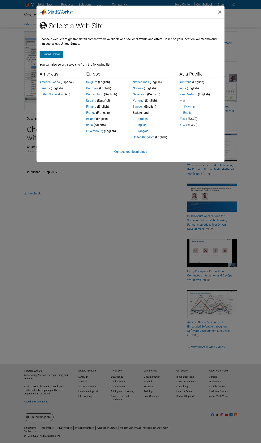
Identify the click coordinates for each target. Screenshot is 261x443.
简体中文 (189, 106)
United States (49, 94)
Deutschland (94, 94)
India (182, 88)
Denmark (92, 88)
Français (142, 131)
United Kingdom (143, 137)
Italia (89, 125)
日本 (182, 119)
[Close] (220, 12)
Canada (45, 88)
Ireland (90, 119)
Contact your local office (130, 152)
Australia (185, 82)
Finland (91, 106)
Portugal (138, 100)
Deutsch (142, 119)
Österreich (139, 94)
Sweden (138, 106)
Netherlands (141, 82)
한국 (182, 125)
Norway (138, 88)
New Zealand (188, 94)
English (142, 125)
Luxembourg (94, 131)
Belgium (91, 82)
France (90, 113)
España (91, 100)
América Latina (50, 82)
